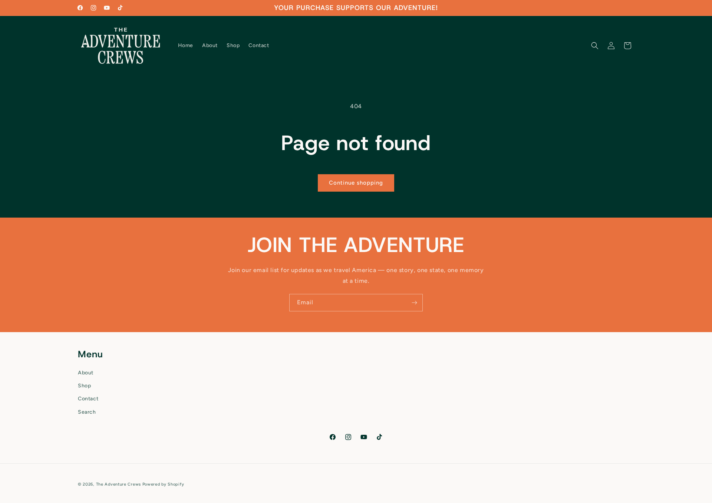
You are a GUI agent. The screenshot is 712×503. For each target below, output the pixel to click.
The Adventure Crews (118, 484)
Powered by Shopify (163, 484)
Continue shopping (356, 182)
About (85, 373)
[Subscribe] (414, 302)
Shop (84, 386)
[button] (595, 45)
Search (87, 411)
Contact (88, 399)
